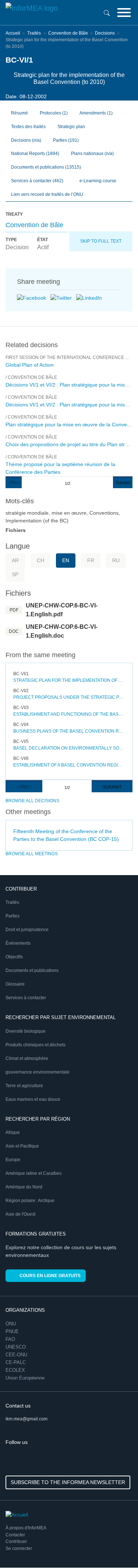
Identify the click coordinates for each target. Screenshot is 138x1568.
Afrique (13, 1132)
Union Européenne (25, 1378)
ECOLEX (15, 1370)
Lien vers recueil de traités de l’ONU (47, 194)
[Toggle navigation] (124, 12)
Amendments (96, 113)
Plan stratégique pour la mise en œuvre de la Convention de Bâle (69, 424)
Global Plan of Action (30, 365)
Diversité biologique (26, 1031)
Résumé (19, 113)
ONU (11, 1323)
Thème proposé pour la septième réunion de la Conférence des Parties (60, 468)
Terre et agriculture (24, 1085)
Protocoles (54, 113)
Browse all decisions (32, 800)
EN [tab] (65, 560)
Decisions (105, 33)
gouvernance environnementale (38, 1072)
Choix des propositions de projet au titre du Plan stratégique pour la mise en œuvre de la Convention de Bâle (69, 444)
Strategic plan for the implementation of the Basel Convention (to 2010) (69, 680)
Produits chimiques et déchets (36, 1044)
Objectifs (14, 956)
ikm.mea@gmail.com (26, 1418)
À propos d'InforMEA (26, 1527)
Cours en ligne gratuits (50, 1275)
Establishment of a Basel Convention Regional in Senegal (69, 765)
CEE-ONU (16, 1354)
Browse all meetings (32, 853)
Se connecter (19, 1548)
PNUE (12, 1331)
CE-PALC (16, 1362)
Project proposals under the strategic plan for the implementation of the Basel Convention (69, 697)
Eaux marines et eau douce (33, 1099)
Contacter (15, 1534)
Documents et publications (46, 167)
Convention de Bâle (68, 33)
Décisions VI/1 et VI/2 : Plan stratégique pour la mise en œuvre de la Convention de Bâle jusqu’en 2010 (69, 385)
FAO (10, 1339)
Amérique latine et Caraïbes (33, 1173)
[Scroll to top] (116, 1546)
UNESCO (16, 1347)
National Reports (35, 153)
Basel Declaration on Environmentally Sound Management (69, 748)
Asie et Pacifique (22, 1146)
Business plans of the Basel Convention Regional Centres (69, 731)
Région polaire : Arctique (30, 1200)
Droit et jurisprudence (27, 929)
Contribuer (16, 1541)
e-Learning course (97, 180)
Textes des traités (28, 126)
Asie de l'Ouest (20, 1214)
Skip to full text (100, 241)
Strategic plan (71, 126)
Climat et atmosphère (27, 1058)
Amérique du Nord (24, 1187)
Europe (13, 1159)
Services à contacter (37, 180)
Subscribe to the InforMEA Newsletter (68, 1482)
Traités (34, 33)
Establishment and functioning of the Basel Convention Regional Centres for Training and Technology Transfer (69, 714)
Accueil (13, 33)
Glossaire (15, 984)
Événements (18, 943)
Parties (66, 140)
